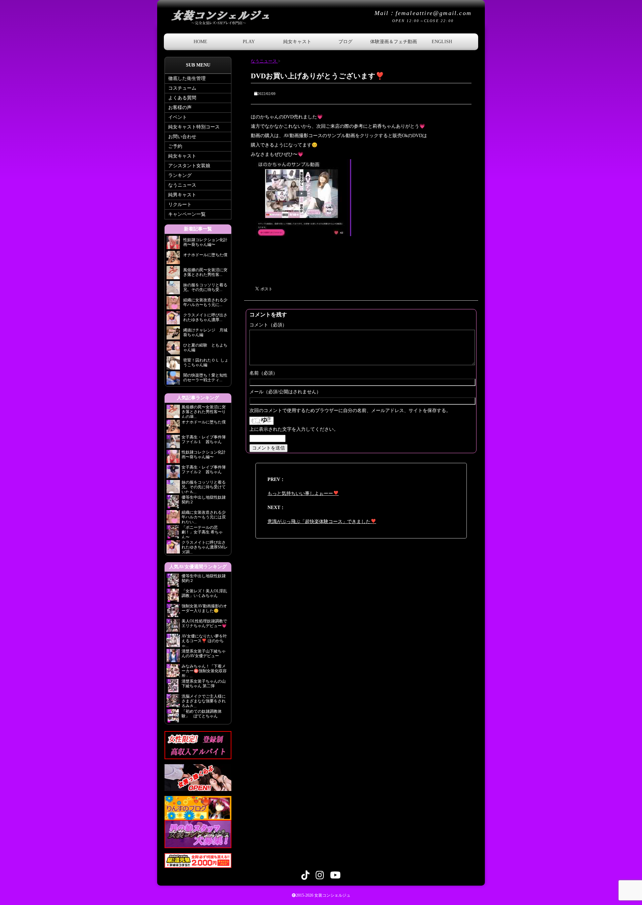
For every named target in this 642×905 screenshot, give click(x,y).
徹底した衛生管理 (187, 78)
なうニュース (182, 185)
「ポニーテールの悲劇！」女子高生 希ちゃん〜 (202, 531)
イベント (177, 117)
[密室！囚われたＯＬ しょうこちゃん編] (173, 364)
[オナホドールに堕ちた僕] (173, 259)
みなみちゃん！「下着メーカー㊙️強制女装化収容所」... (204, 670)
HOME (200, 41)
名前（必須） (263, 373)
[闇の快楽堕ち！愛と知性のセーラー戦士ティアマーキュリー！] (173, 379)
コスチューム (182, 88)
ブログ (345, 41)
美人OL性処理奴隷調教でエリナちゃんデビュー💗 (204, 623)
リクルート (180, 204)
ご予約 (175, 146)
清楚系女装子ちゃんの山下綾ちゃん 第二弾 (204, 683)
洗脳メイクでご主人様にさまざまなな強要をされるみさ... (204, 700)
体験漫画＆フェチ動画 (393, 41)
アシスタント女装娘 (189, 165)
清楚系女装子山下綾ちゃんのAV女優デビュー (204, 653)
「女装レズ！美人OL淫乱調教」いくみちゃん (204, 593)
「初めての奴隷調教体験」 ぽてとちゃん (202, 713)
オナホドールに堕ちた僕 (205, 422)
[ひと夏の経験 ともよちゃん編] (173, 349)
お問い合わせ (182, 136)
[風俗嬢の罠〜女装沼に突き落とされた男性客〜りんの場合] (173, 274)
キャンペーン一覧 (187, 214)
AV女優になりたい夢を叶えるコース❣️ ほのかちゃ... (204, 640)
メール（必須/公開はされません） (285, 391)
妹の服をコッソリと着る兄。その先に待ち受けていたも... (204, 486)
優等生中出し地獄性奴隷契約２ (204, 499)
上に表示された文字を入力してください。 (293, 429)
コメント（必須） (268, 324)
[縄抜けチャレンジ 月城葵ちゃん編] (173, 334)
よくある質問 (182, 97)
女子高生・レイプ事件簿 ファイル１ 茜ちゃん (204, 439)
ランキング (180, 175)
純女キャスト (297, 41)
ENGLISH (442, 41)
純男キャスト (182, 194)
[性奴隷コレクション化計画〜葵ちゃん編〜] (173, 244)
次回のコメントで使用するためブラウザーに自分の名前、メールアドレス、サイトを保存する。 (350, 410)
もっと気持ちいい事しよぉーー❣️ (303, 493)
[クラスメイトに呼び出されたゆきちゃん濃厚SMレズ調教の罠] (173, 319)
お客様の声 (180, 107)
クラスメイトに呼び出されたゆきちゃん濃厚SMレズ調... (205, 547)
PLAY (249, 41)
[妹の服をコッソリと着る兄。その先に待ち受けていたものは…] (173, 289)
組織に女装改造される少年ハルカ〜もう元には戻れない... (204, 516)
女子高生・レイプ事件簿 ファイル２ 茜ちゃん (204, 469)
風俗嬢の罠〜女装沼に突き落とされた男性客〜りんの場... (204, 411)
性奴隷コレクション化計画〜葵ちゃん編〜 (204, 454)
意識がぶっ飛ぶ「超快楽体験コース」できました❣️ (322, 521)
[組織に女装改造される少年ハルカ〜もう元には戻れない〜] (173, 304)
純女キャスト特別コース (194, 126)
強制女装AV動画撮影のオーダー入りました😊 (204, 608)
